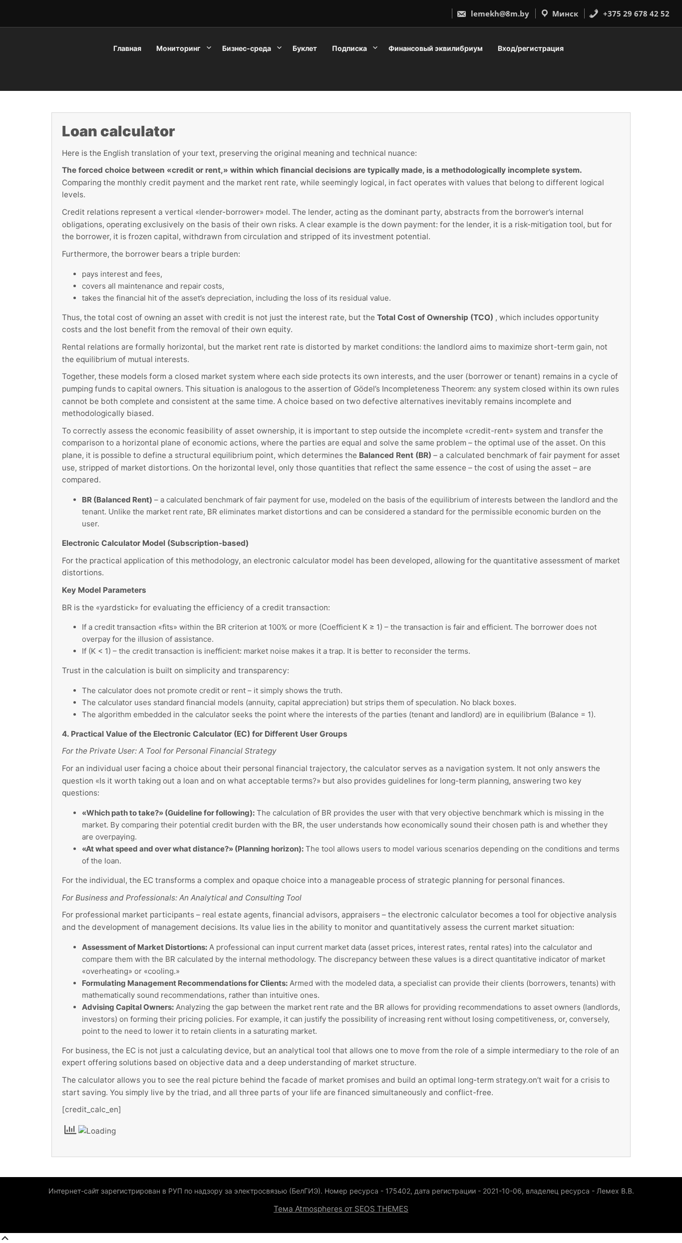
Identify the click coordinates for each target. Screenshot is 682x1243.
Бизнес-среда (246, 48)
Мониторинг (178, 48)
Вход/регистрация (531, 48)
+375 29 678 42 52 (635, 13)
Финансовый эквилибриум (435, 48)
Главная (127, 48)
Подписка (349, 48)
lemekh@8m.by (499, 13)
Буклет (305, 48)
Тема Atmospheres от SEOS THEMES (341, 1209)
